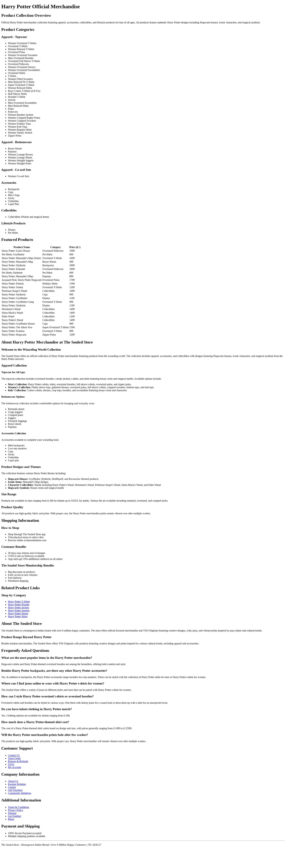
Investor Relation (17, 784)
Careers (12, 787)
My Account (14, 767)
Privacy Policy (15, 810)
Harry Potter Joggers (18, 610)
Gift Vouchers (15, 790)
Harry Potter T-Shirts (19, 601)
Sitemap (12, 813)
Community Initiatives (19, 793)
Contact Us (14, 755)
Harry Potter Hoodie (18, 604)
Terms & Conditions (18, 807)
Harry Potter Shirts (17, 616)
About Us (13, 781)
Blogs (11, 819)
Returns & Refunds (18, 761)
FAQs (11, 764)
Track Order (14, 758)
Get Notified (14, 816)
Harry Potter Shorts (18, 613)
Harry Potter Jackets (18, 607)
